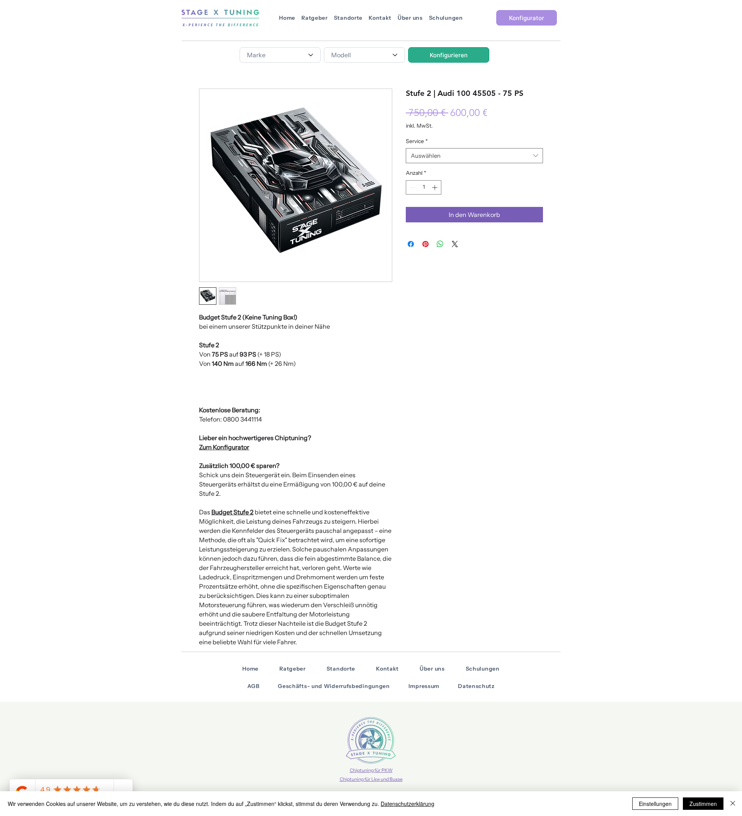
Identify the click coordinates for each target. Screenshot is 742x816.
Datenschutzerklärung (407, 803)
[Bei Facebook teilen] (410, 244)
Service (417, 141)
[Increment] (435, 187)
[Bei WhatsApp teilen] (440, 244)
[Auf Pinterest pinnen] (425, 244)
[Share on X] (454, 244)
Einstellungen (655, 803)
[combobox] (280, 55)
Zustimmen (703, 803)
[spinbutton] (424, 187)
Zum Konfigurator (224, 447)
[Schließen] (732, 803)
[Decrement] (412, 187)
